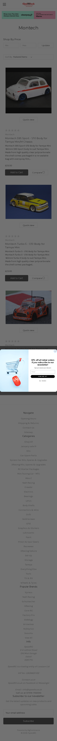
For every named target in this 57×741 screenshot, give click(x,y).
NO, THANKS (42, 380)
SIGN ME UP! (42, 376)
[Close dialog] (55, 351)
